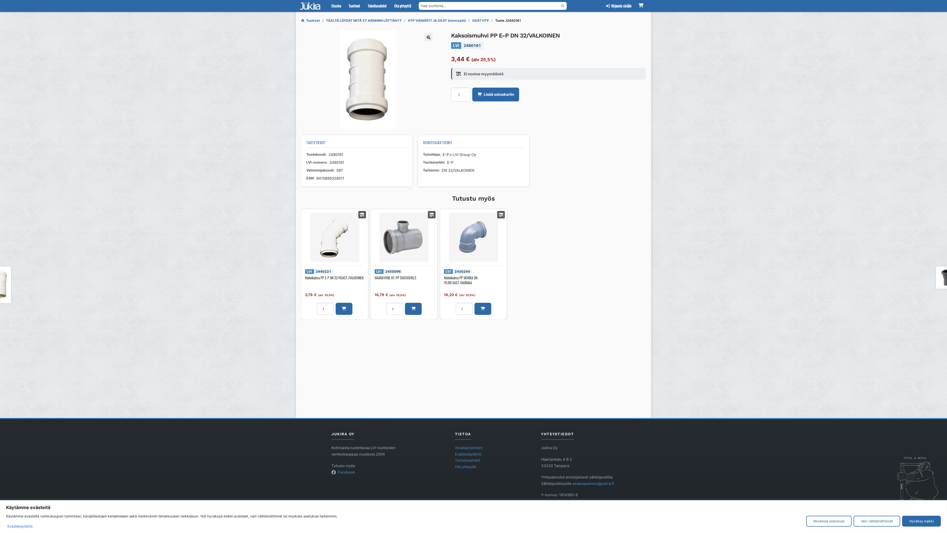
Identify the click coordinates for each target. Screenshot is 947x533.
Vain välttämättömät (877, 521)
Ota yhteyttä (402, 5)
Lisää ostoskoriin (499, 94)
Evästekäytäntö (20, 526)
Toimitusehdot (377, 5)
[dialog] (473, 516)
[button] (429, 37)
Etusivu (336, 5)
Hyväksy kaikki (921, 521)
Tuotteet (354, 5)
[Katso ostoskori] (641, 6)
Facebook (346, 472)
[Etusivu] (311, 6)
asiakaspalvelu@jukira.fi (593, 483)
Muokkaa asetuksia (828, 521)
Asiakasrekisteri (469, 447)
